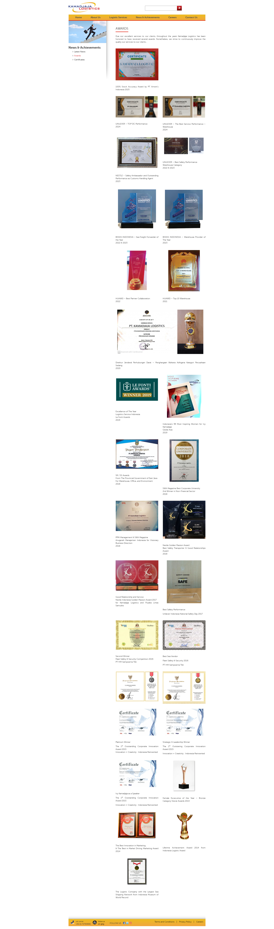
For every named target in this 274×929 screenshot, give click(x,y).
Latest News (79, 52)
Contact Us (191, 17)
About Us (95, 17)
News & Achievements (148, 17)
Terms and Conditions (164, 922)
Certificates (79, 60)
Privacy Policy (185, 922)
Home (78, 17)
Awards (77, 56)
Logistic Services (118, 17)
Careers (172, 17)
